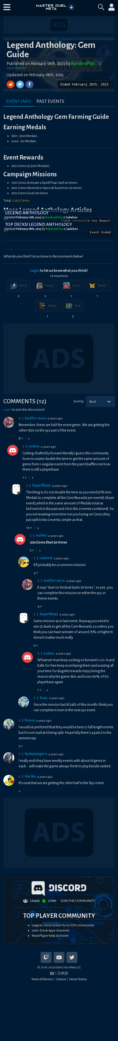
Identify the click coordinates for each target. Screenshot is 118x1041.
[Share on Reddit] (11, 85)
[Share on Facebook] (29, 85)
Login (35, 271)
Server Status (78, 979)
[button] (7, 7)
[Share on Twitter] (20, 85)
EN (52, 973)
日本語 (62, 973)
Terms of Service (41, 979)
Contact (61, 979)
